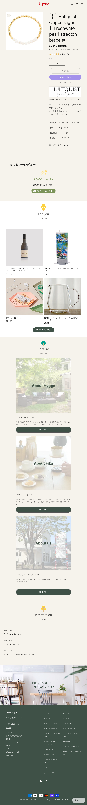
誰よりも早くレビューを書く (43, 191)
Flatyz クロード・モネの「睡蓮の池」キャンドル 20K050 (61, 270)
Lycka (50, 800)
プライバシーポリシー (71, 747)
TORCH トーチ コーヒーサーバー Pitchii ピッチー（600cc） (62, 319)
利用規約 (66, 741)
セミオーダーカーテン (52, 728)
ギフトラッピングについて (71, 735)
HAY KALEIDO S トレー (14, 318)
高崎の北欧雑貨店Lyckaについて (50, 761)
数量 (50, 58)
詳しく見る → (43, 430)
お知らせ (66, 713)
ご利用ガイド (68, 723)
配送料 (54, 49)
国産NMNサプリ (50, 749)
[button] (4, 4)
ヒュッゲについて (50, 754)
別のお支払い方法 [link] (65, 82)
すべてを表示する (43, 330)
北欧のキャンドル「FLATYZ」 (50, 743)
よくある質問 (49, 773)
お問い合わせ (68, 718)
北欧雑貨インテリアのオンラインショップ (35, 800)
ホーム (46, 713)
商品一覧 (47, 718)
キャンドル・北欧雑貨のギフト (52, 735)
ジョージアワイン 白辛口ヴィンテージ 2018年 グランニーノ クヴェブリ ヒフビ (24, 270)
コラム (46, 767)
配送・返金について (70, 728)
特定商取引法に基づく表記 (72, 753)
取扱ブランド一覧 (50, 723)
